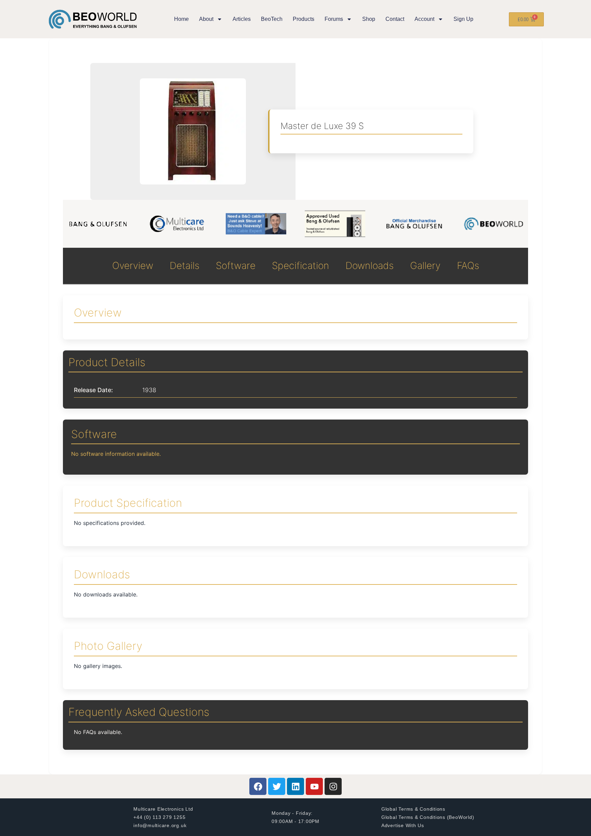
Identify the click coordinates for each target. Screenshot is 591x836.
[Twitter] (276, 786)
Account (424, 19)
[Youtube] (314, 786)
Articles (242, 19)
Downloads (369, 265)
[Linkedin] (295, 786)
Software (235, 265)
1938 (149, 390)
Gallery (425, 265)
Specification (300, 265)
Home (181, 19)
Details (184, 265)
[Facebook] (257, 786)
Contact (394, 19)
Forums (334, 19)
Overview (132, 265)
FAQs (468, 265)
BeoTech (272, 19)
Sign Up (463, 19)
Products (303, 19)
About (206, 19)
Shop (368, 19)
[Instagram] (333, 786)
